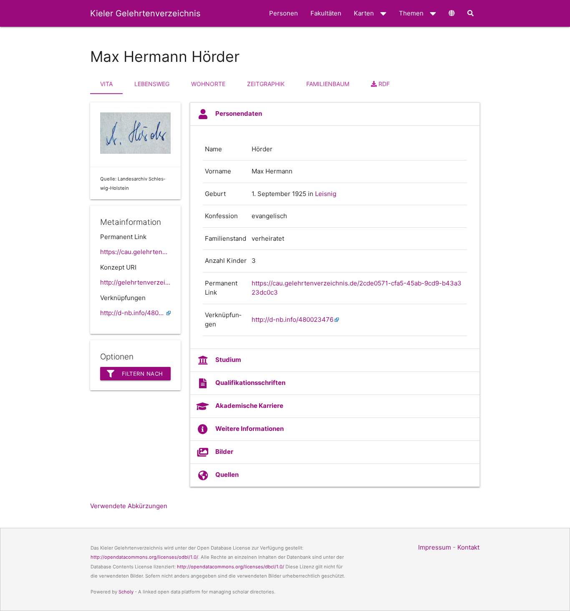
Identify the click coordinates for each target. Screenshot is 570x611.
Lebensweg (151, 83)
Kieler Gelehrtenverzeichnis (145, 13)
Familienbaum (327, 83)
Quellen (227, 475)
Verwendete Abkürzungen (128, 506)
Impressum (434, 547)
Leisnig (325, 194)
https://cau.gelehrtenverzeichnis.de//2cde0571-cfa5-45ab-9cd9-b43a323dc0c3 (135, 252)
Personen (283, 13)
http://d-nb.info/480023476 (135, 313)
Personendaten (238, 113)
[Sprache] (451, 13)
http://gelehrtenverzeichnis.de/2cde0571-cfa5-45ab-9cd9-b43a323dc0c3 (135, 282)
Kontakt (468, 547)
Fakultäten (325, 13)
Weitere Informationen (249, 429)
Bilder (224, 452)
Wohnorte (208, 83)
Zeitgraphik (266, 83)
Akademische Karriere (249, 406)
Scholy (126, 592)
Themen (411, 13)
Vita (106, 83)
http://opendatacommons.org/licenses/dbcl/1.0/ (230, 567)
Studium (228, 360)
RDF (383, 83)
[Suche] (470, 13)
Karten (364, 13)
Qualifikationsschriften (250, 383)
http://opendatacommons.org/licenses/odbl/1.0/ (144, 557)
